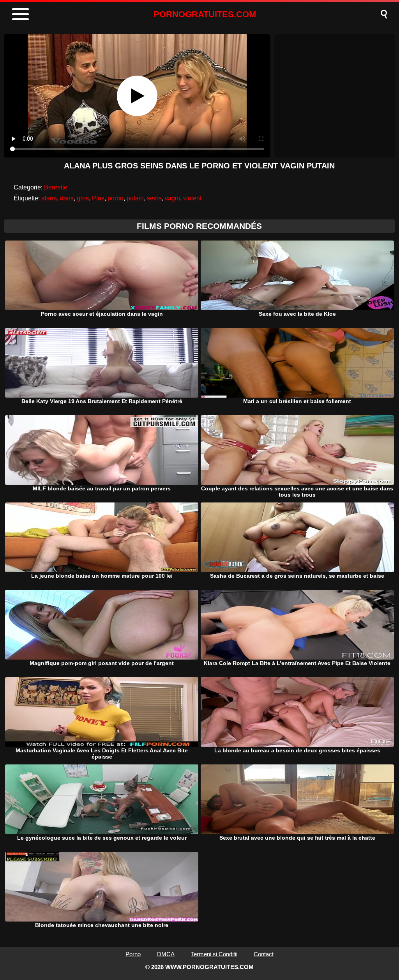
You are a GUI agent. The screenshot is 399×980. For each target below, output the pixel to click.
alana (49, 198)
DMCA (166, 954)
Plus (98, 198)
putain (135, 198)
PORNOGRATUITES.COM (205, 14)
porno (116, 198)
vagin (172, 198)
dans (67, 198)
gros (83, 198)
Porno (133, 954)
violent (192, 198)
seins (154, 198)
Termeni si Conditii (214, 954)
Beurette (55, 187)
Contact (264, 954)
